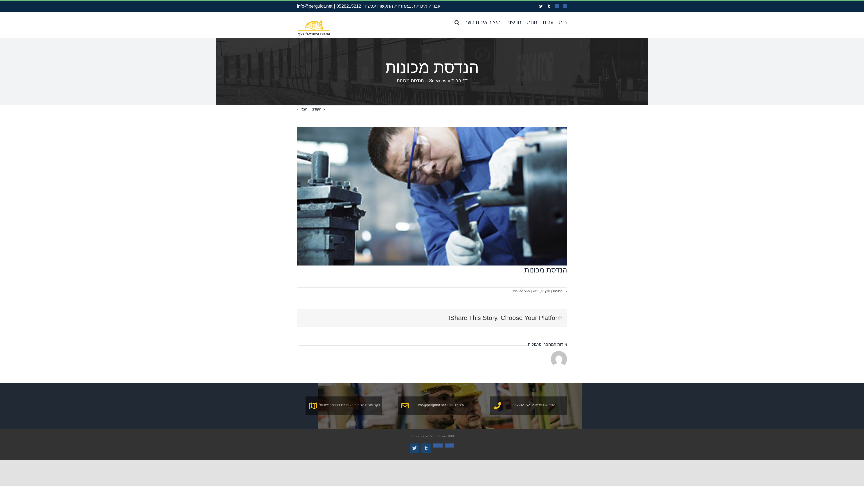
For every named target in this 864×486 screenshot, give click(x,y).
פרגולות (557, 291)
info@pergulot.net (315, 6)
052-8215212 (523, 405)
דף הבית (459, 80)
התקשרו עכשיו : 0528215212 (364, 6)
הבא (304, 109)
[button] (456, 22)
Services (437, 80)
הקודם (316, 109)
